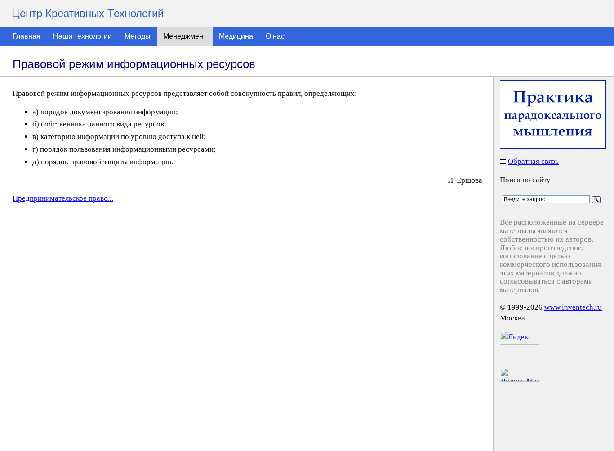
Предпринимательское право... (63, 198)
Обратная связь (533, 161)
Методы (138, 36)
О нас (275, 36)
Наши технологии (82, 36)
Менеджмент (184, 36)
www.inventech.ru (573, 307)
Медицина (236, 36)
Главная (26, 36)
